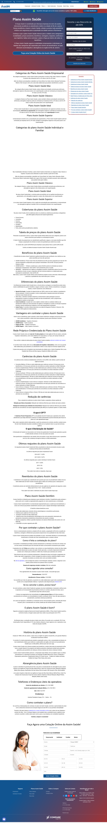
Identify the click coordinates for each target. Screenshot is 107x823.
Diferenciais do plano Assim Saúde (80, 91)
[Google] (76, 796)
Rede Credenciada (52, 6)
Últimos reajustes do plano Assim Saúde (81, 103)
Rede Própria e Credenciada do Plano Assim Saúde (82, 96)
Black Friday (66, 6)
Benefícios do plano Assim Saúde (79, 89)
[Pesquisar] (21, 11)
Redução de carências (77, 100)
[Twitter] (66, 796)
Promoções (59, 6)
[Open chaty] (4, 819)
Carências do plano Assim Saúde (79, 98)
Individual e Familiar (35, 6)
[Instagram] (69, 796)
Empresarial (27, 6)
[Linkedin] (71, 796)
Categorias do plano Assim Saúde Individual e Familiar (82, 82)
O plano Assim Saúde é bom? (78, 112)
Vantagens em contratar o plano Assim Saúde (82, 93)
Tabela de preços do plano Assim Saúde (81, 86)
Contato (72, 6)
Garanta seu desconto (79, 63)
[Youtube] (74, 796)
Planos (43, 6)
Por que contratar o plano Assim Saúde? (81, 109)
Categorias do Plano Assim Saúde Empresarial (82, 79)
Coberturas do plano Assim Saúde (79, 84)
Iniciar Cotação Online (52, 776)
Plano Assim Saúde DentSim (78, 107)
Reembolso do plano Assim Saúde (80, 105)
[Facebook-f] (64, 796)
